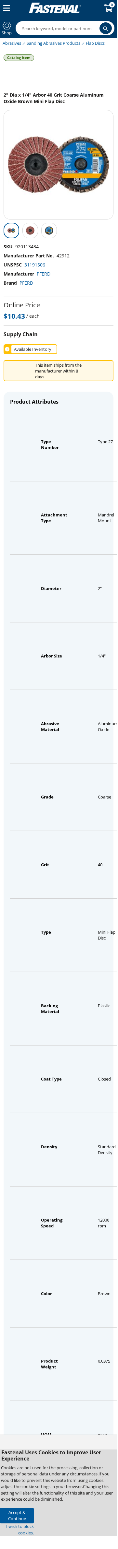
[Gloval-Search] (105, 28)
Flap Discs (95, 43)
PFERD (43, 274)
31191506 (34, 265)
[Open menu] (5, 8)
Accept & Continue (17, 1515)
